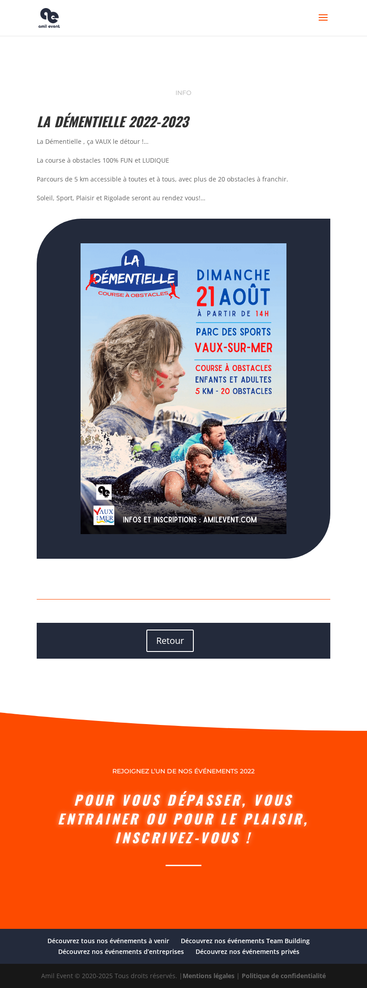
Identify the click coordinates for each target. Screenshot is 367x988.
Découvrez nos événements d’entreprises (121, 951)
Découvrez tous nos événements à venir (108, 940)
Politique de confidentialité (284, 975)
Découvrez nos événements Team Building (245, 940)
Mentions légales (209, 975)
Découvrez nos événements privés (247, 951)
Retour (170, 640)
